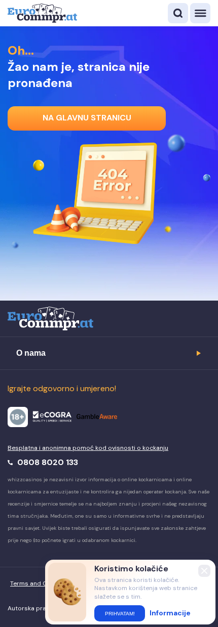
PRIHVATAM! (120, 613)
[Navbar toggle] (200, 13)
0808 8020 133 (46, 462)
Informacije (170, 612)
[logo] (42, 13)
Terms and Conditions (43, 583)
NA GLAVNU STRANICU (87, 117)
